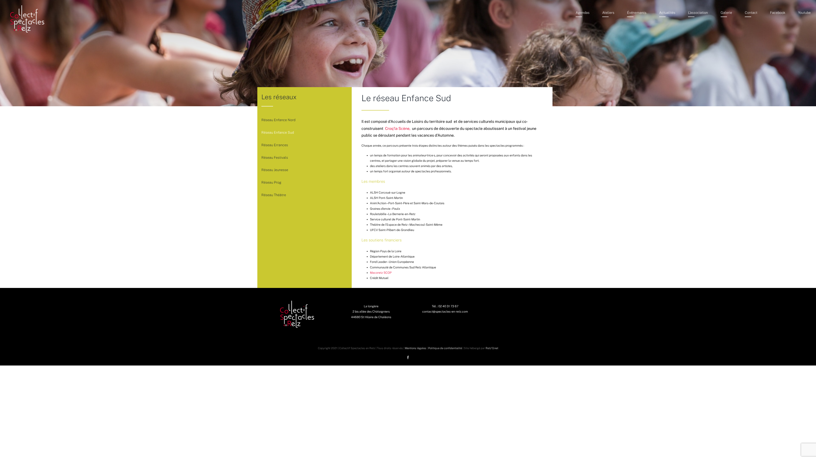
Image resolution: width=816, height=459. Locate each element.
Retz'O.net (492, 348)
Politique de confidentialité (445, 348)
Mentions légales (415, 348)
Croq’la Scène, (398, 128)
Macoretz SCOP (381, 272)
